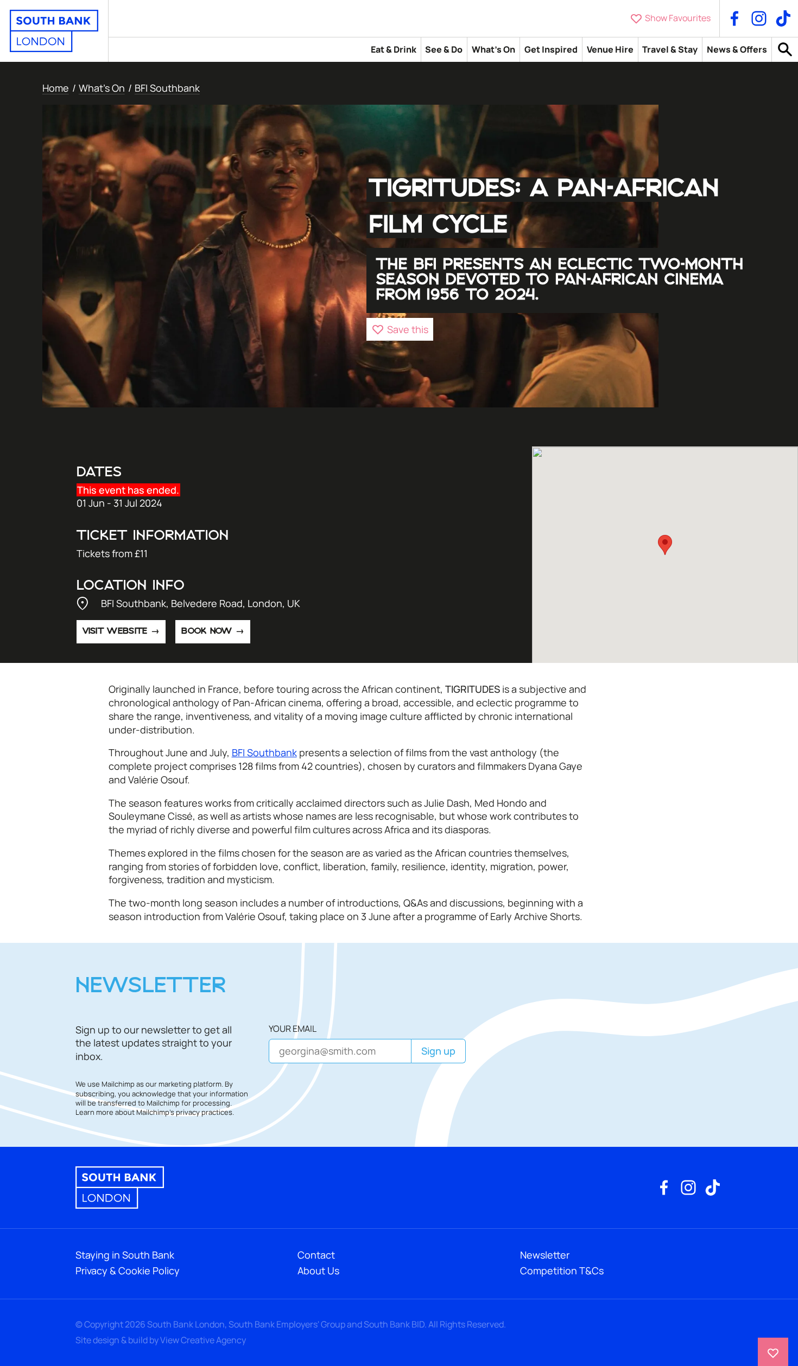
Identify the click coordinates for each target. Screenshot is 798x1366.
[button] (399, 329)
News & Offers (737, 49)
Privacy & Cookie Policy (127, 1270)
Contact (316, 1254)
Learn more (94, 1112)
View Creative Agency (203, 1340)
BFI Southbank (167, 87)
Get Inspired (551, 49)
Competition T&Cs (562, 1270)
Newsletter (544, 1254)
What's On (493, 49)
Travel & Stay (670, 49)
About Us (318, 1270)
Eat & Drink (393, 49)
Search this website (785, 49)
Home (55, 87)
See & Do (444, 49)
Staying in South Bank (124, 1254)
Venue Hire (610, 49)
